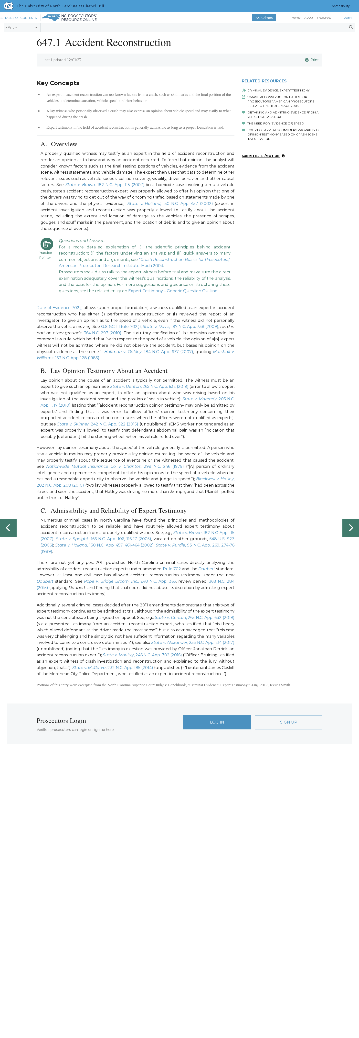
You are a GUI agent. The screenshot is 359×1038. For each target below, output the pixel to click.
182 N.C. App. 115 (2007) (120, 184)
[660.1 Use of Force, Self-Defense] (350, 528)
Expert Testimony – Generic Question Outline (172, 291)
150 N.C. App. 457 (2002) (187, 203)
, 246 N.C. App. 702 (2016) (158, 655)
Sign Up (288, 722)
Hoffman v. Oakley (123, 351)
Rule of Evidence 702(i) (60, 307)
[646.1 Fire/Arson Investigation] (8, 528)
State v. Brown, (80, 184)
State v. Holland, (144, 203)
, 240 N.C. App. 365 (157, 581)
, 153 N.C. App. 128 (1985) (76, 358)
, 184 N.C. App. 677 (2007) (167, 351)
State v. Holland (71, 545)
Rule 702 (172, 569)
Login (348, 17)
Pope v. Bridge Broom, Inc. (111, 581)
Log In (217, 722)
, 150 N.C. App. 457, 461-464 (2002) (120, 545)
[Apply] (350, 27)
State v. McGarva (89, 667)
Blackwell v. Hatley (215, 479)
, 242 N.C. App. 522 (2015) (113, 424)
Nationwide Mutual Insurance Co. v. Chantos (93, 466)
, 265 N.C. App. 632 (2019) (149, 386)
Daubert (206, 569)
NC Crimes (264, 18)
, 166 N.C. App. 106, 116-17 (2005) (119, 538)
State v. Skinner (73, 424)
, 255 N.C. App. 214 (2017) (210, 642)
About (308, 17)
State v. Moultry (118, 655)
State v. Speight (72, 538)
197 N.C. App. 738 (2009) (194, 326)
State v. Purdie (170, 545)
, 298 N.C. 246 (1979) (162, 466)
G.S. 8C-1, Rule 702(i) (121, 326)
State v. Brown (187, 532)
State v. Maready (199, 399)
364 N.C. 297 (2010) (102, 333)
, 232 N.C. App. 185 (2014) (129, 667)
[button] (18, 18)
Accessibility (341, 6)
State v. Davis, (157, 326)
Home (296, 17)
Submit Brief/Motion (261, 156)
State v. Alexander (169, 642)
